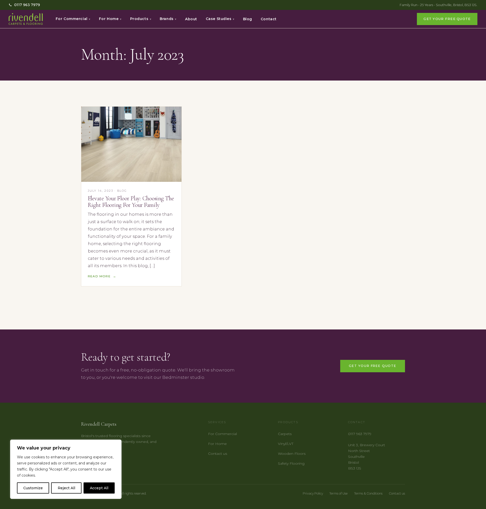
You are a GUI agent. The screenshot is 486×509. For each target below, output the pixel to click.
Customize (33, 488)
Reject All (66, 488)
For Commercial (73, 19)
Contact (269, 19)
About (191, 19)
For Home (110, 19)
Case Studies (220, 19)
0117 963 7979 (27, 5)
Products (140, 19)
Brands (168, 19)
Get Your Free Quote (447, 19)
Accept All (99, 488)
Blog (247, 19)
